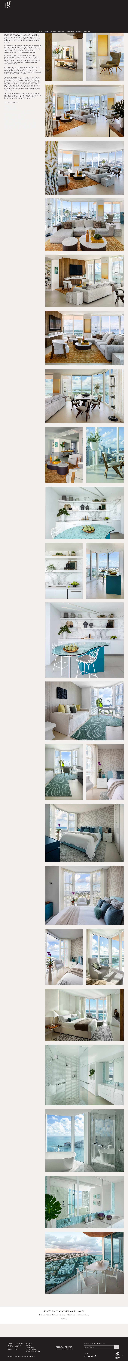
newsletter (18, 1345)
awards (17, 1346)
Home (40, 32)
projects (10, 1349)
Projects (61, 32)
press (16, 1348)
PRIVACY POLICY (31, 1349)
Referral (79, 32)
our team (10, 1346)
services (10, 1348)
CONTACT (29, 1345)
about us (10, 1345)
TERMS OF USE (30, 1347)
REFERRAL (29, 1343)
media (17, 1349)
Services (53, 32)
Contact (87, 32)
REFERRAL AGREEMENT (33, 1351)
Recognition (70, 32)
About (46, 32)
